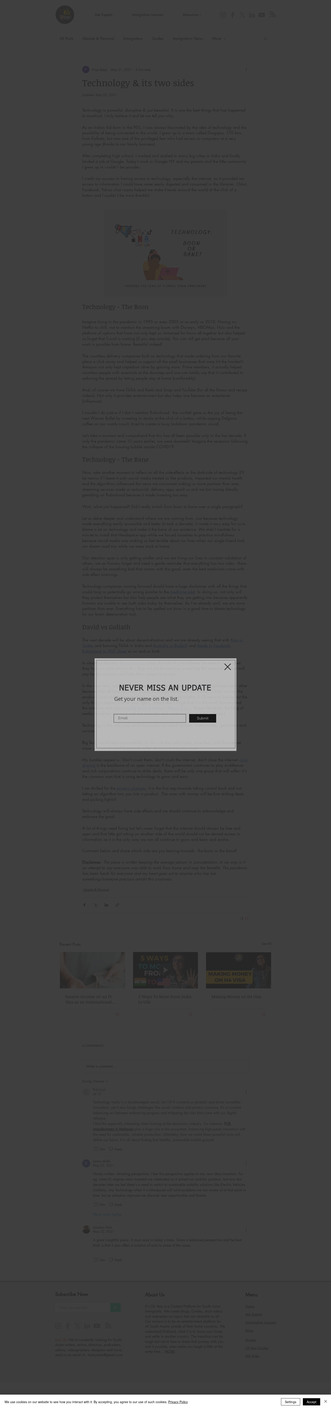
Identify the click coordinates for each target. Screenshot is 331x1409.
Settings (290, 1402)
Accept (311, 1402)
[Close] (325, 1401)
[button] (227, 666)
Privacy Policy (178, 1402)
